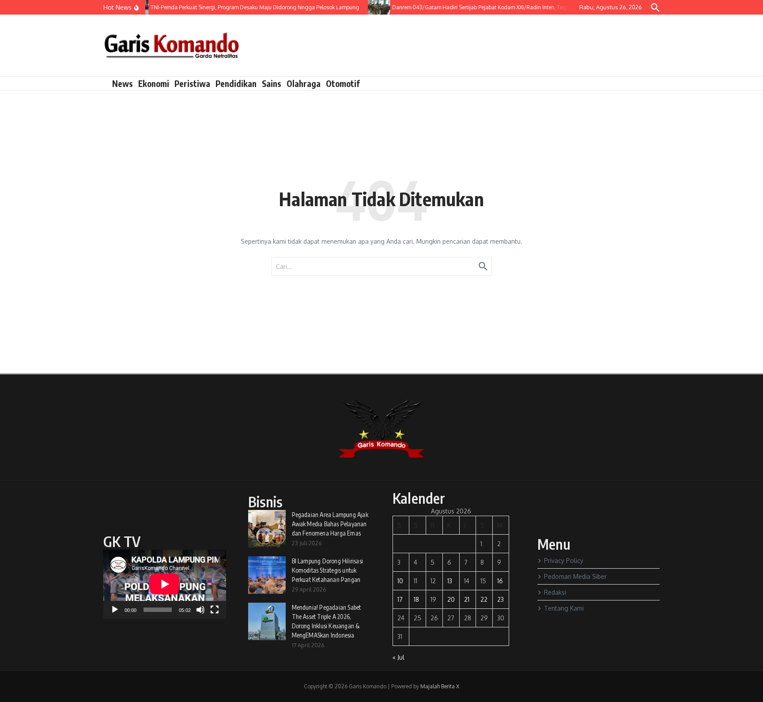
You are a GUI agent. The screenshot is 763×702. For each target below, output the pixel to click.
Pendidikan (236, 83)
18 (416, 599)
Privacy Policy (563, 560)
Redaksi (555, 592)
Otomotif (343, 83)
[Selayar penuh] (214, 609)
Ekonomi (153, 83)
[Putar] (114, 609)
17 (400, 599)
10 (400, 581)
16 (500, 581)
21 (466, 599)
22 (483, 599)
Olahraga (304, 83)
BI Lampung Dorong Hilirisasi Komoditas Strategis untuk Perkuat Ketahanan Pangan (327, 570)
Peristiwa (192, 83)
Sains (271, 83)
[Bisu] (200, 609)
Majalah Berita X (439, 686)
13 (449, 581)
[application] (164, 584)
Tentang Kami (564, 608)
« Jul (398, 657)
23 (500, 599)
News (122, 83)
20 (451, 599)
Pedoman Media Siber (575, 576)
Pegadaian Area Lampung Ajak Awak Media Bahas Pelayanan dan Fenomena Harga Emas (330, 524)
